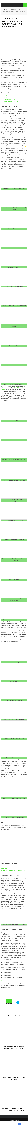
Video (6, 97)
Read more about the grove (8, 981)
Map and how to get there (11, 101)
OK (20, 1124)
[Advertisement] (14, 45)
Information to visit (9, 99)
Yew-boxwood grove (10, 95)
